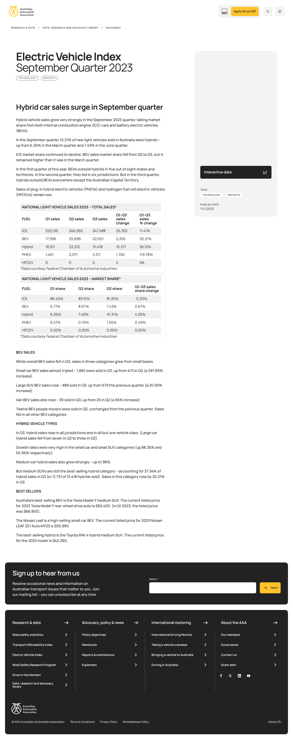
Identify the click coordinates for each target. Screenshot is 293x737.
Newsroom (89, 645)
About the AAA (234, 622)
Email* (154, 579)
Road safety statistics (27, 635)
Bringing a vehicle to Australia (172, 655)
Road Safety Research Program (34, 665)
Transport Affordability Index (32, 645)
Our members (230, 635)
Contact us (229, 655)
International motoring (171, 622)
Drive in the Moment (26, 675)
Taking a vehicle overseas (169, 645)
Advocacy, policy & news (103, 622)
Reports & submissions (98, 655)
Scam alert (228, 665)
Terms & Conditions (82, 722)
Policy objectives (94, 635)
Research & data (26, 622)
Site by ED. (275, 722)
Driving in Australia (165, 665)
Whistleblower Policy (136, 722)
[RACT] (224, 11)
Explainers (89, 665)
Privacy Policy (108, 722)
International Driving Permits (172, 635)
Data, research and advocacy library (32, 685)
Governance (229, 645)
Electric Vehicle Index (27, 655)
